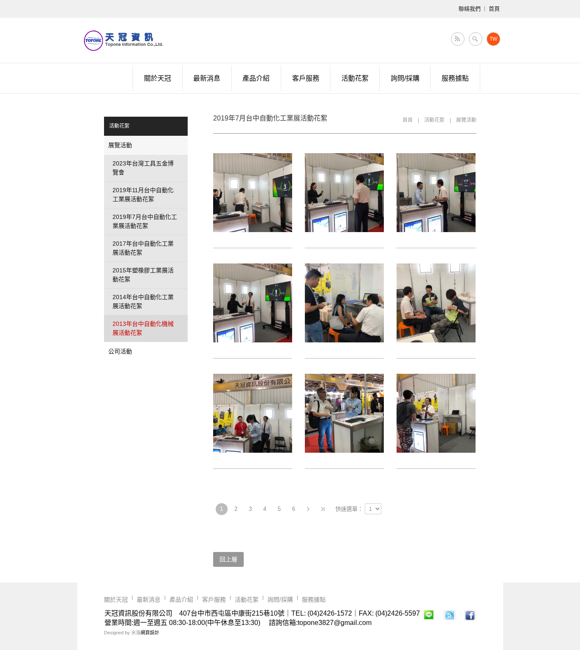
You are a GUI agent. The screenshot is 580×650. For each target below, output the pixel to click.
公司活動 (120, 351)
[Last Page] (323, 509)
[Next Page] (308, 509)
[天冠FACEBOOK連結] (470, 616)
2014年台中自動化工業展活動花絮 (143, 301)
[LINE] (428, 616)
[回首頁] (122, 40)
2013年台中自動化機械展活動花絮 (143, 328)
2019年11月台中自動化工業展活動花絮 (143, 194)
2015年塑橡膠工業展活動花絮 (143, 275)
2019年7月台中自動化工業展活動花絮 (145, 221)
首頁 (408, 120)
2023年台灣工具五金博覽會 (143, 168)
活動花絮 (434, 120)
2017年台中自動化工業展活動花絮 (143, 248)
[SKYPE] (449, 616)
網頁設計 (150, 632)
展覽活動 (466, 120)
